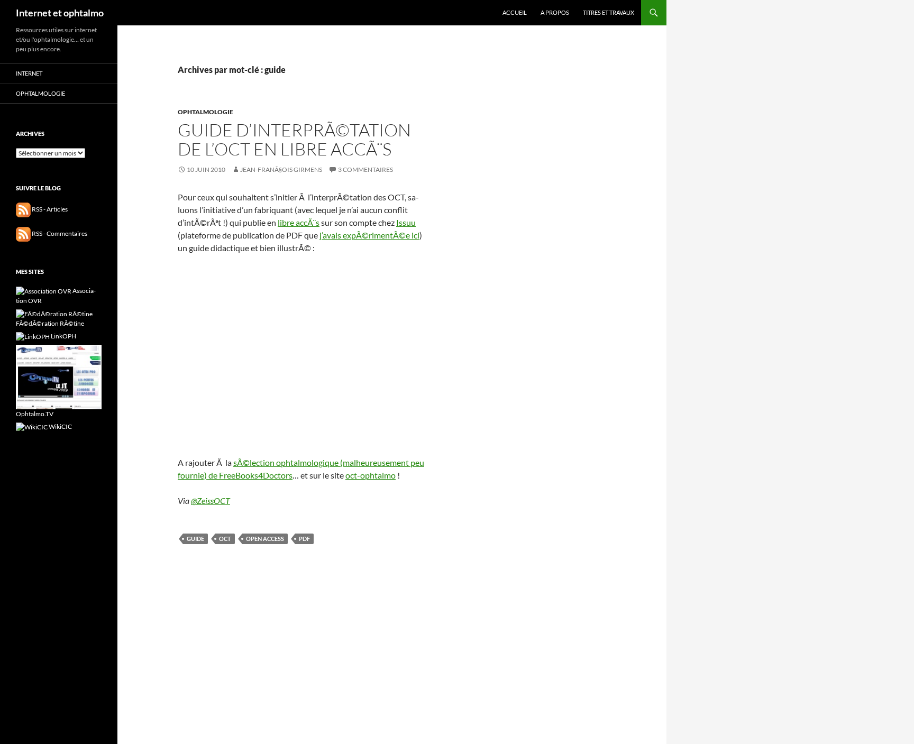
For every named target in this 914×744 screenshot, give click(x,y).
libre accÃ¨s (298, 222)
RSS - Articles (49, 209)
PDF (304, 538)
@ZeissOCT (210, 500)
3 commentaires (365, 169)
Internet (29, 73)
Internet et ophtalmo (60, 13)
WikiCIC (60, 426)
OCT (225, 538)
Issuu (406, 222)
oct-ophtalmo (370, 475)
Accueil (514, 12)
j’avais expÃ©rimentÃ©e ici (369, 235)
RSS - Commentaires (59, 233)
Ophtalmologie (205, 112)
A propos (555, 12)
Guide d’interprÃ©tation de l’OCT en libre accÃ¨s (294, 139)
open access (265, 538)
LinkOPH (63, 336)
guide (195, 538)
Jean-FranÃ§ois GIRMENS (281, 169)
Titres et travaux (608, 12)
